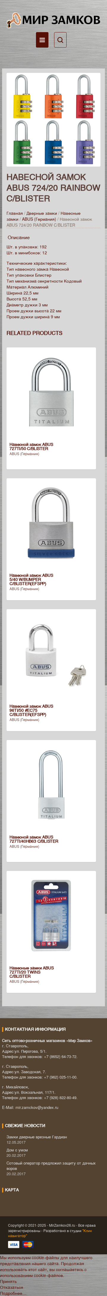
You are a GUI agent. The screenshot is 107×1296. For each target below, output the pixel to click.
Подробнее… (13, 1293)
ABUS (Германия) (39, 219)
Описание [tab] (19, 237)
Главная (15, 213)
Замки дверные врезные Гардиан (37, 1137)
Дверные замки (41, 213)
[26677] (53, 119)
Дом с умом (17, 1150)
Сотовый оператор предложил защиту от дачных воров (51, 1165)
